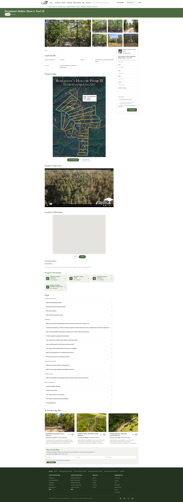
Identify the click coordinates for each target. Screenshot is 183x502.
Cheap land (122, 471)
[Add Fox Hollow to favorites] (69, 434)
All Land (50, 6)
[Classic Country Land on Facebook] (120, 498)
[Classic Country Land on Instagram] (124, 498)
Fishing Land (51, 482)
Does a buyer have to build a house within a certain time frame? (62, 340)
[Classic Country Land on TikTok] (132, 498)
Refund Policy (85, 498)
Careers (94, 487)
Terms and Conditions (131, 105)
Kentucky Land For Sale (75, 482)
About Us (94, 478)
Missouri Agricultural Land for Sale (65, 471)
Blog (83, 2)
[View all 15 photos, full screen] (68, 33)
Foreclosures (58, 2)
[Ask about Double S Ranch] (104, 434)
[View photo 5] (99, 40)
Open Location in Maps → (51, 261)
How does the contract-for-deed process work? (58, 357)
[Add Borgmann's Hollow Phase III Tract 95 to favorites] (45, 50)
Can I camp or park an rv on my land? (55, 394)
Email (119, 70)
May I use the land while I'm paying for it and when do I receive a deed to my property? (67, 332)
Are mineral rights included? (53, 386)
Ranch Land (51, 485)
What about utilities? (51, 311)
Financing (69, 2)
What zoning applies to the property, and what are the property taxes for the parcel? (67, 378)
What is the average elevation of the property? (58, 365)
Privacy (80, 498)
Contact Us (88, 2)
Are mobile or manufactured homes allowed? (57, 399)
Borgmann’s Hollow (71, 6)
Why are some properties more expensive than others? (60, 352)
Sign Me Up (51, 462)
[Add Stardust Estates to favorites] (133, 434)
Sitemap (90, 498)
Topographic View (86, 160)
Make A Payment (77, 2)
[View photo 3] (115, 26)
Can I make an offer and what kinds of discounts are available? (61, 348)
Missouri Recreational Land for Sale (95, 471)
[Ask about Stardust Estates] (136, 434)
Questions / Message (122, 87)
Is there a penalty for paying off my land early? (57, 336)
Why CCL (64, 2)
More (50, 489)
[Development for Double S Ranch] (91, 429)
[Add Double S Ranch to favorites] (101, 434)
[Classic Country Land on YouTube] (128, 498)
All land (55, 471)
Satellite (82, 257)
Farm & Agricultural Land (54, 480)
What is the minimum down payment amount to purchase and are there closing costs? (67, 323)
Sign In (139, 2)
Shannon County (62, 6)
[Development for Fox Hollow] (59, 429)
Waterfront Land (52, 487)
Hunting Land (51, 478)
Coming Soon (117, 492)
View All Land (130, 2)
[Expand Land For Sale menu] (53, 2)
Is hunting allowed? (51, 403)
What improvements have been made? (55, 307)
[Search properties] (94, 2)
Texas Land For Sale (75, 487)
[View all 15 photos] (131, 40)
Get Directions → (49, 263)
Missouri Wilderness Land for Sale (111, 471)
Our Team (95, 480)
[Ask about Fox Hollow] (72, 434)
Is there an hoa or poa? (51, 390)
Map (75, 257)
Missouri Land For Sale (75, 480)
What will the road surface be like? (54, 315)
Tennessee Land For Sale (76, 485)
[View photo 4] (131, 26)
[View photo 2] (99, 26)
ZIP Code (120, 82)
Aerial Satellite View (73, 160)
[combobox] (106, 2)
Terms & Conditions (74, 498)
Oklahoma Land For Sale (76, 478)
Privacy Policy (120, 106)
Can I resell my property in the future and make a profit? (60, 344)
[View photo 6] (115, 40)
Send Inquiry (132, 110)
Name (119, 64)
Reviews (94, 482)
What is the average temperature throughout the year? (60, 369)
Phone (119, 76)
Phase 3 (78, 6)
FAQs (116, 482)
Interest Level (121, 97)
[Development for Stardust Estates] (123, 429)
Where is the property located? (54, 302)
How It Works (117, 478)
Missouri (55, 6)
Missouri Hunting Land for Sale (80, 471)
